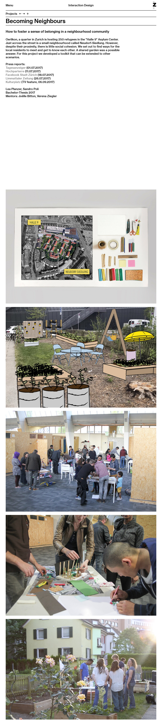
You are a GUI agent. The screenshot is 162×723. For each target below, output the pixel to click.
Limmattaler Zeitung (19, 78)
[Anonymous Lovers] (20, 13)
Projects (11, 13)
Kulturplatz (13, 82)
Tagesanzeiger (16, 67)
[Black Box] (24, 13)
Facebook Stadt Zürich (21, 75)
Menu (9, 5)
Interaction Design (81, 5)
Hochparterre (15, 71)
